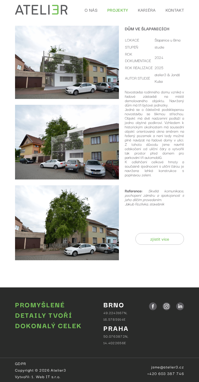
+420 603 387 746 (165, 373)
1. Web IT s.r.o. (46, 376)
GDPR (20, 363)
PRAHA (116, 328)
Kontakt (175, 10)
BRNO (113, 304)
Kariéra (147, 10)
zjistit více (159, 239)
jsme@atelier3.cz (167, 367)
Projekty (117, 10)
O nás (91, 10)
